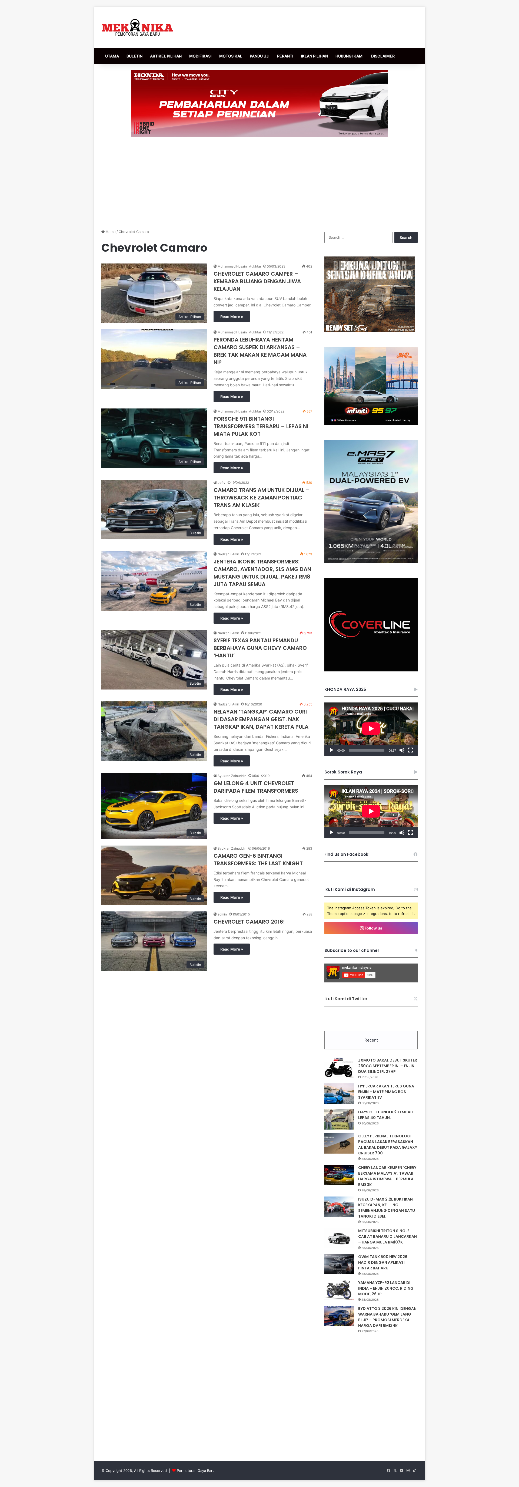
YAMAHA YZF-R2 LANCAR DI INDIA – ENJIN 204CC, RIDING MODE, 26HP (386, 1288)
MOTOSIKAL (230, 56)
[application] (371, 729)
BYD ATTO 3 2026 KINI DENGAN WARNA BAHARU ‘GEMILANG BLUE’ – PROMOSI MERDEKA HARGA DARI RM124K (387, 1317)
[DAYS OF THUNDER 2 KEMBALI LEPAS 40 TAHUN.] (339, 1119)
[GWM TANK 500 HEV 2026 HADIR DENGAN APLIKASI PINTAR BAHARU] (339, 1264)
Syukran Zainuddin (232, 776)
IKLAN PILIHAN (314, 56)
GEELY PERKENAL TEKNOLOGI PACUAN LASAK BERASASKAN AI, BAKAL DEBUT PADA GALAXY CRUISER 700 (387, 1144)
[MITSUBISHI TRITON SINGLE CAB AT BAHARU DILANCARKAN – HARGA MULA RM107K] (339, 1238)
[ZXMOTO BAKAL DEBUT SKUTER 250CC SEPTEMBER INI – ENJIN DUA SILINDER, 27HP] (339, 1067)
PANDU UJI (260, 56)
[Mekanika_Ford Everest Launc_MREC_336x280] (369, 331)
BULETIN (134, 56)
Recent (371, 1040)
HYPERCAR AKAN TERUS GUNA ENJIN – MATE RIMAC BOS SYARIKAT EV (386, 1091)
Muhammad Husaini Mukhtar (239, 266)
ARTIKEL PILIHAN (166, 56)
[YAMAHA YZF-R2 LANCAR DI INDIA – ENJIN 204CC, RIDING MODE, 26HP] (339, 1290)
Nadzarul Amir (228, 554)
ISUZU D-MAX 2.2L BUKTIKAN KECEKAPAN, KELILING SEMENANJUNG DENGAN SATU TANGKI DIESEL (386, 1208)
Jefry (221, 483)
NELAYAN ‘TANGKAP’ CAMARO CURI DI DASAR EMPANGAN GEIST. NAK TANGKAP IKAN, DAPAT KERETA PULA (261, 719)
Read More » (231, 316)
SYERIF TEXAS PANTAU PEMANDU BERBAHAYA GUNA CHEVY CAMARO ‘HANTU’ (260, 648)
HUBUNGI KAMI (349, 56)
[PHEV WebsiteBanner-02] (371, 562)
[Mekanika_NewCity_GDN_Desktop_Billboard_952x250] (259, 103)
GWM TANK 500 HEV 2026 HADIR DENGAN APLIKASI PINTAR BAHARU (382, 1262)
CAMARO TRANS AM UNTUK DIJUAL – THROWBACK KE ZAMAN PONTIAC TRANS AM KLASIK (262, 497)
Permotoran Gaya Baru (196, 1470)
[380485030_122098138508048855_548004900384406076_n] (371, 670)
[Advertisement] (259, 183)
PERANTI (285, 56)
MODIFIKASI (200, 56)
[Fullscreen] (410, 750)
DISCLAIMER (383, 56)
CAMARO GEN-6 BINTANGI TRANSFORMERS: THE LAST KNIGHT (258, 859)
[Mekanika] (137, 27)
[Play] (331, 750)
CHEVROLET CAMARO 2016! (249, 921)
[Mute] (402, 750)
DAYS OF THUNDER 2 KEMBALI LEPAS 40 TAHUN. (385, 1114)
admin (222, 914)
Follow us (373, 928)
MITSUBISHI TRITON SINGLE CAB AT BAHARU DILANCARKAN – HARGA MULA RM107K (387, 1236)
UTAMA (112, 56)
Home (110, 231)
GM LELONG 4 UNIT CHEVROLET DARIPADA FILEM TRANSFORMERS (256, 787)
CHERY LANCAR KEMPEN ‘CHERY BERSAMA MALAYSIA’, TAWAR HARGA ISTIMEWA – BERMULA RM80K (387, 1176)
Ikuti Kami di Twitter (345, 999)
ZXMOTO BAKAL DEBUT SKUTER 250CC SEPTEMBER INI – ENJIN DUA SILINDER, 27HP (387, 1065)
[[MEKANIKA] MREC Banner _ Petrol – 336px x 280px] (371, 423)
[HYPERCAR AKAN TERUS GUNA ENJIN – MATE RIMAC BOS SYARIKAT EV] (339, 1093)
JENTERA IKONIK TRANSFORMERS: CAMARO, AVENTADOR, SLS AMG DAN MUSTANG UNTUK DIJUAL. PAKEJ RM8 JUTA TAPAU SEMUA (262, 573)
